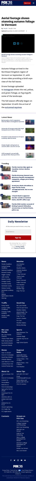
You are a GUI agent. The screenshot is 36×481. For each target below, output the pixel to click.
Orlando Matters (6, 359)
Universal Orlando (6, 345)
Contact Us (4, 380)
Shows (4, 350)
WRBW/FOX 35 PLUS (5, 404)
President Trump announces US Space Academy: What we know (12, 137)
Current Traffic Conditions (5, 308)
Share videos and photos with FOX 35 (22, 381)
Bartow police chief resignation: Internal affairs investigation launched (12, 121)
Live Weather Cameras (20, 265)
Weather (20, 261)
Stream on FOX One (21, 417)
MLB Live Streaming (23, 427)
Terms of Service (19, 248)
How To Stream (6, 353)
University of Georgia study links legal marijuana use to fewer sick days (12, 129)
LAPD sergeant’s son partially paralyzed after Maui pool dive (10, 154)
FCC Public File (5, 409)
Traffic (4, 303)
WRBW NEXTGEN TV (6, 400)
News (3, 261)
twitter (14, 460)
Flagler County (5, 275)
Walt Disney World (6, 341)
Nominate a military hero (7, 291)
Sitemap (3, 298)
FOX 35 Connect (21, 384)
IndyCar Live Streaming (20, 434)
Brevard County (6, 272)
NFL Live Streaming (22, 421)
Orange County (6, 281)
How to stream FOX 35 (7, 375)
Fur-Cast (19, 320)
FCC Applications (6, 411)
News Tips (21, 371)
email (25, 460)
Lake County (5, 277)
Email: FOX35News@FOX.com (24, 377)
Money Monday (21, 325)
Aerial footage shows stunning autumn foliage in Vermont (16, 55)
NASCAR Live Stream (20, 430)
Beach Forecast (21, 280)
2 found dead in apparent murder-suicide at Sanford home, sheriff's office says (21, 198)
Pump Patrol (5, 305)
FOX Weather (20, 285)
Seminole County (6, 286)
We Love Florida (21, 305)
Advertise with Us (6, 397)
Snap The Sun (21, 291)
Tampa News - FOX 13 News (22, 359)
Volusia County (5, 288)
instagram (18, 460)
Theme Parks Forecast (20, 277)
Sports (19, 330)
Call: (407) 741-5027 (22, 374)
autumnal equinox (13, 107)
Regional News (20, 351)
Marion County (5, 279)
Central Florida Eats (7, 366)
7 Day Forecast (21, 274)
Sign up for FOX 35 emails (7, 390)
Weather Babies (21, 310)
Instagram (8, 89)
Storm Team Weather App (20, 287)
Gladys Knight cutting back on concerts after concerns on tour (10, 145)
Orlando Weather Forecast (22, 271)
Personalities (5, 382)
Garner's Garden (21, 318)
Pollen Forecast (21, 282)
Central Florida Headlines (5, 267)
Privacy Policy (20, 246)
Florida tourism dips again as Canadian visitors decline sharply (22, 169)
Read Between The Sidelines (22, 333)
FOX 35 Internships (7, 387)
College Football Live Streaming (21, 424)
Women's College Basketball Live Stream (22, 444)
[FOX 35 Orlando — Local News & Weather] (6, 3)
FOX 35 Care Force (22, 308)
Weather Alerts (21, 268)
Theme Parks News (7, 338)
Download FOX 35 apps (6, 394)
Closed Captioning (6, 407)
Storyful (11, 28)
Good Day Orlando (7, 357)
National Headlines (7, 270)
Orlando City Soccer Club (22, 339)
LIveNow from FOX (7, 364)
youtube (21, 460)
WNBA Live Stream (22, 448)
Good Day (21, 303)
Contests (5, 416)
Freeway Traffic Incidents (6, 312)
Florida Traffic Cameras (5, 316)
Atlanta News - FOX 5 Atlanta (22, 363)
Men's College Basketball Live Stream (21, 438)
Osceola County (6, 283)
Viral (15, 28)
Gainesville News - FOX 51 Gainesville (22, 355)
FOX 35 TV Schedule (7, 355)
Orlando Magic (21, 336)
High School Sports (22, 342)
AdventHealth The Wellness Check (22, 313)
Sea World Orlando (7, 343)
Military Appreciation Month (7, 295)
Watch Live (27, 3)
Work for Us (5, 385)
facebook (11, 460)
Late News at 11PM (7, 361)
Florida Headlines (6, 264)
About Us (5, 371)
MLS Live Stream (22, 450)
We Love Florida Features (6, 335)
